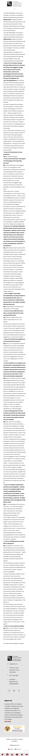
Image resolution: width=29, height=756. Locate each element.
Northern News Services (10, 65)
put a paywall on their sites (11, 298)
